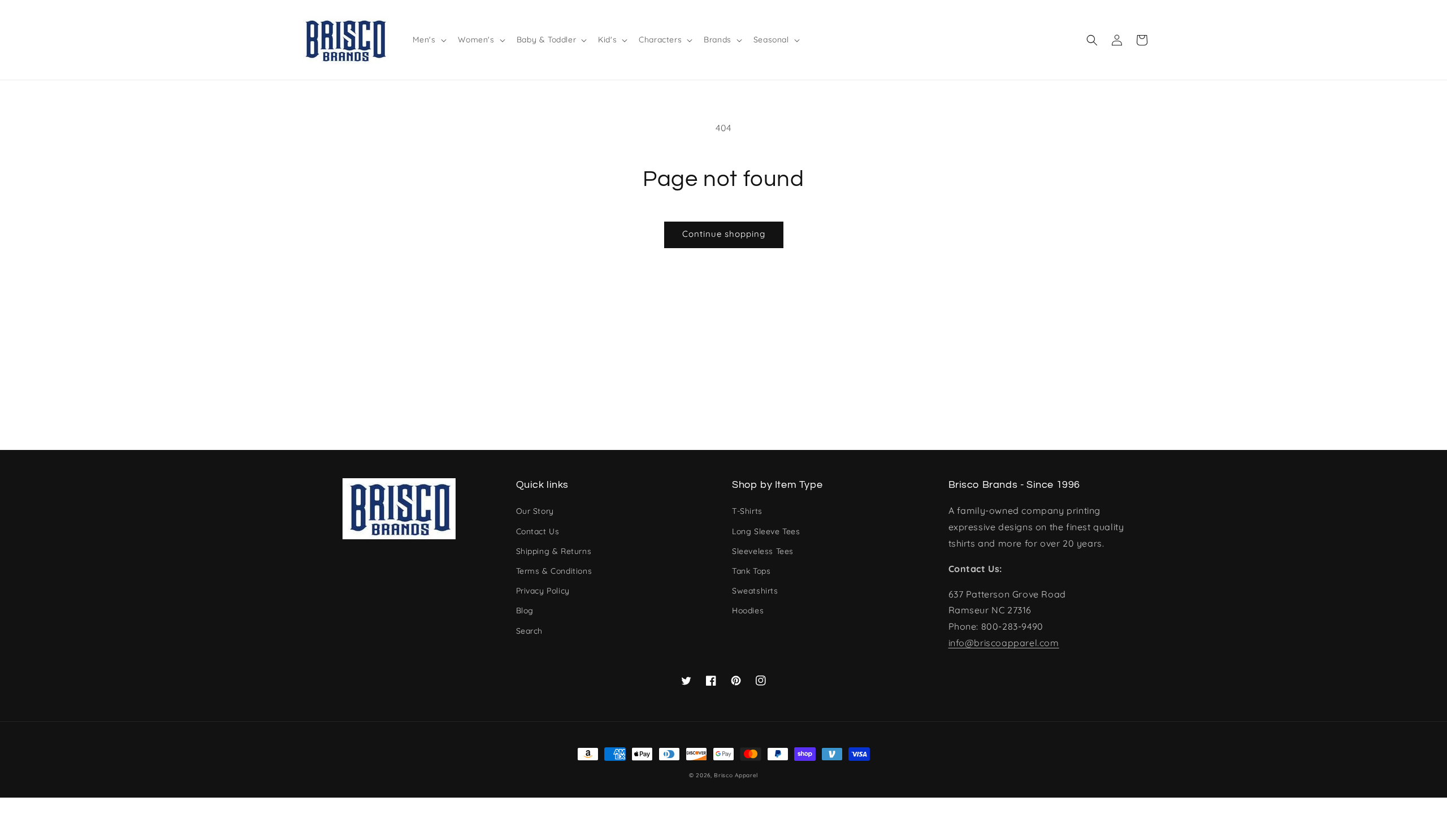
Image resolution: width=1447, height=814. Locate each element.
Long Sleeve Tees (766, 531)
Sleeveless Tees (763, 551)
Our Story (535, 511)
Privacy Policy (543, 591)
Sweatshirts (755, 591)
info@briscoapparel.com (1003, 642)
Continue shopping (723, 233)
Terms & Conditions (554, 571)
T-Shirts (747, 511)
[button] (1092, 40)
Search (529, 631)
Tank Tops (751, 571)
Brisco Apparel (736, 775)
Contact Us (538, 531)
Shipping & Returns (554, 551)
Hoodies (748, 610)
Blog (525, 610)
